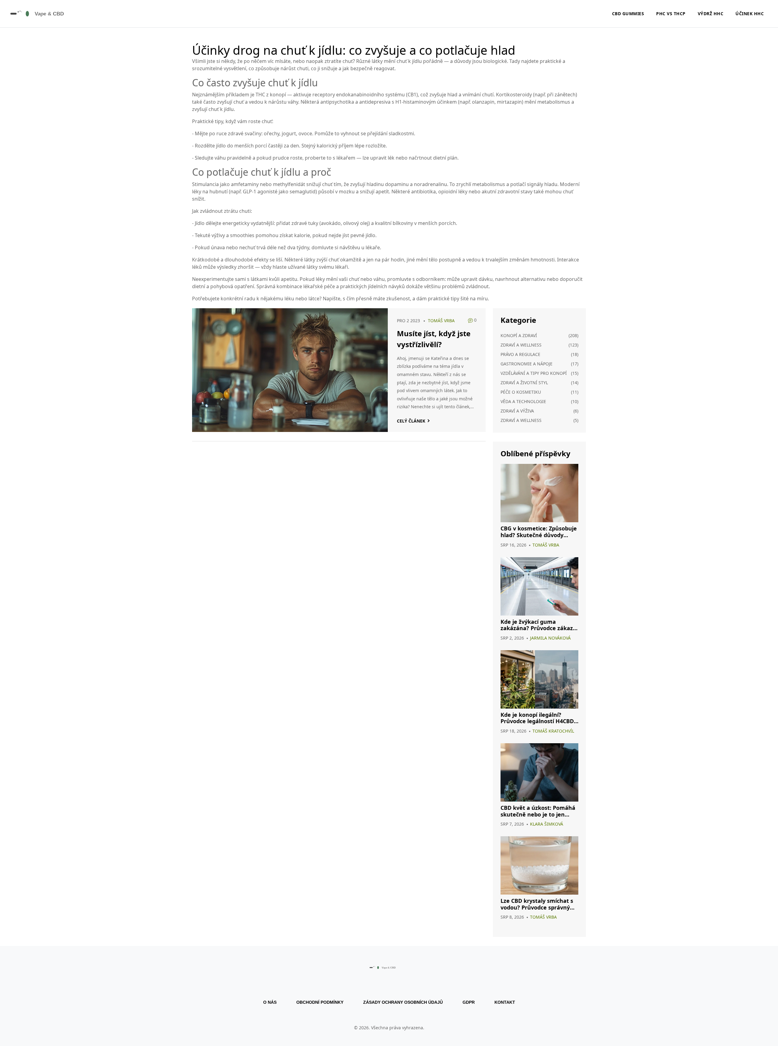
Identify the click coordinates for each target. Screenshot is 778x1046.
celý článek (411, 421)
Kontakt (504, 1002)
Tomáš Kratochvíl (553, 731)
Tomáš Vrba (441, 320)
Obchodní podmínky (319, 1002)
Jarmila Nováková (550, 638)
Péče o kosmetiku (521, 392)
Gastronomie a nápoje (527, 364)
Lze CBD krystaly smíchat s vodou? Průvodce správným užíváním (538, 904)
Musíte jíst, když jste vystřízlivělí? (433, 338)
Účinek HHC (749, 13)
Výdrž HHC (711, 13)
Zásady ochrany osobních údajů (403, 1002)
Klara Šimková (546, 824)
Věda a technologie (523, 401)
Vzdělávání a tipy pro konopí (534, 373)
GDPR (469, 1002)
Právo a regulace (520, 354)
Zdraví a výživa (517, 411)
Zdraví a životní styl (524, 382)
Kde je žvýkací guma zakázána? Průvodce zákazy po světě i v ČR (538, 625)
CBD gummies (628, 13)
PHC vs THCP (671, 13)
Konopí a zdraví (519, 335)
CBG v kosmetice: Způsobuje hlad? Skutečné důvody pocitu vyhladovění (539, 531)
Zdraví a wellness (521, 345)
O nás (270, 1002)
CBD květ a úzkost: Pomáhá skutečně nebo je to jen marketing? (538, 811)
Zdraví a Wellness (521, 420)
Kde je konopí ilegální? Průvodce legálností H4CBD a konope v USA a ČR (537, 718)
